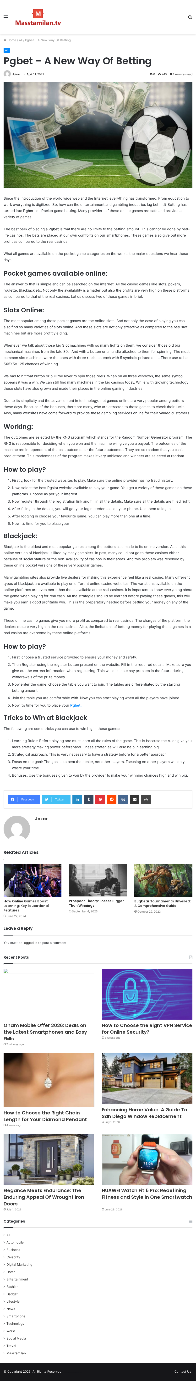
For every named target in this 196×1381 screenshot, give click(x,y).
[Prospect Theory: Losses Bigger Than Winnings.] (98, 880)
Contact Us (182, 1371)
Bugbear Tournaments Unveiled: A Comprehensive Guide (162, 903)
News (10, 1309)
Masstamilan (16, 1353)
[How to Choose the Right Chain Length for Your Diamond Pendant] (49, 1080)
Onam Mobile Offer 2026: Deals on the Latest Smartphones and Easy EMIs (45, 1032)
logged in (30, 943)
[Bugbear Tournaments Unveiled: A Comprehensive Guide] (163, 880)
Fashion (12, 1287)
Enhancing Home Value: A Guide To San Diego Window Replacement (144, 1113)
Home (11, 40)
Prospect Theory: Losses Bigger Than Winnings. (96, 903)
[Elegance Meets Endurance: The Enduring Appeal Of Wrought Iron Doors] (49, 1159)
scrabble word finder (68, 1372)
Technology (15, 1323)
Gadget (12, 1294)
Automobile (15, 1242)
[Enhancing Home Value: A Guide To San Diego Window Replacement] (147, 1078)
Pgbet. (76, 705)
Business (13, 1250)
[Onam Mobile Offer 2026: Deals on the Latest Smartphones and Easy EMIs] (49, 994)
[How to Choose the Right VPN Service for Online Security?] (147, 994)
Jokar (16, 74)
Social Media (16, 1338)
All (20, 40)
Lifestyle (13, 1301)
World (10, 1331)
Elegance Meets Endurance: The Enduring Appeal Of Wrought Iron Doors (44, 1197)
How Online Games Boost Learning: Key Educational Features (26, 906)
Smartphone (15, 1316)
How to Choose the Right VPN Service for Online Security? (147, 1028)
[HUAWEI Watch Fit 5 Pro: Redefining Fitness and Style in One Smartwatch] (147, 1159)
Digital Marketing (19, 1264)
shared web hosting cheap (77, 1372)
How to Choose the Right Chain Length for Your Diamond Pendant (45, 1116)
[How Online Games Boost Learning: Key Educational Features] (33, 880)
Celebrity (13, 1257)
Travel (11, 1346)
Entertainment (17, 1279)
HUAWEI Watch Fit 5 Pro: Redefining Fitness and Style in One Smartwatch (147, 1197)
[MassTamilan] (38, 17)
